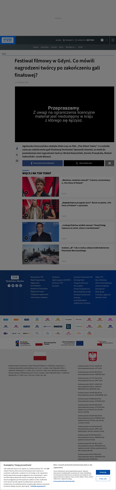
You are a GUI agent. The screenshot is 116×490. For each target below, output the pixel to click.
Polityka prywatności (38, 486)
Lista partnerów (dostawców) (64, 481)
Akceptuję (103, 472)
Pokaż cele (103, 479)
